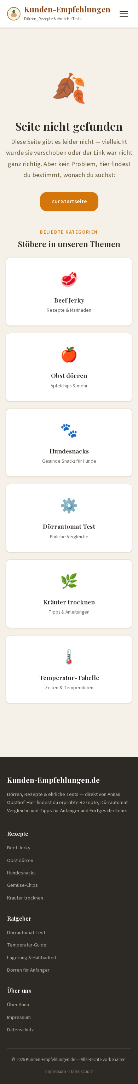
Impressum (19, 1017)
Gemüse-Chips (22, 885)
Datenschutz (20, 1029)
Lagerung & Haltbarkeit (31, 957)
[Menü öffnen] (124, 13)
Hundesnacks (21, 873)
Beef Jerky (18, 847)
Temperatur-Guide (26, 945)
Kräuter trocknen (25, 898)
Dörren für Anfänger (28, 970)
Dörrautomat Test (26, 932)
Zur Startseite (69, 201)
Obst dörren (20, 860)
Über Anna (18, 1004)
